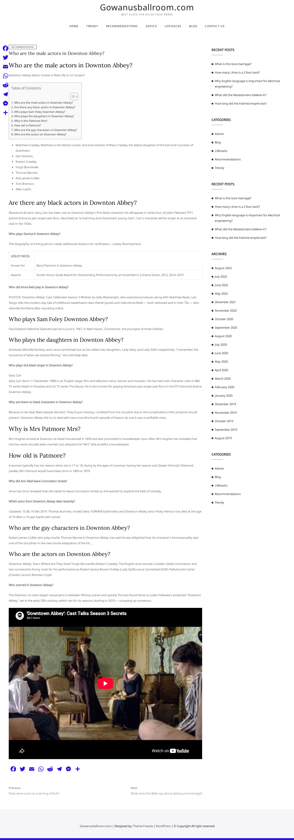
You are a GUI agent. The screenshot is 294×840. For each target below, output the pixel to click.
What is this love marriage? (233, 64)
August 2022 (223, 268)
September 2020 (226, 327)
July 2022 (221, 276)
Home (74, 26)
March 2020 (223, 378)
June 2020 (221, 353)
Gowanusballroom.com (147, 7)
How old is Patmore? (27, 125)
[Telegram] (5, 94)
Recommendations (122, 26)
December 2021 (225, 302)
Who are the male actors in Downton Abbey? (56, 53)
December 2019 (225, 404)
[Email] (5, 66)
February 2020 (224, 387)
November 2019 (226, 412)
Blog (193, 26)
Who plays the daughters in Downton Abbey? (44, 116)
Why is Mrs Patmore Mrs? (30, 121)
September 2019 (226, 429)
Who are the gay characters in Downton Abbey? (45, 130)
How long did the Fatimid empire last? (241, 103)
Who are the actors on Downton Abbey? (40, 134)
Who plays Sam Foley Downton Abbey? (39, 112)
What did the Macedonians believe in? (240, 95)
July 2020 (221, 344)
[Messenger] (5, 103)
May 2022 (221, 293)
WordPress (163, 826)
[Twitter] (5, 57)
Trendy (92, 26)
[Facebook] (5, 48)
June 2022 (221, 285)
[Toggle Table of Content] (72, 96)
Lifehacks (173, 26)
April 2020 (221, 370)
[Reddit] (5, 85)
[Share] (5, 112)
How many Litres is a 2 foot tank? (237, 72)
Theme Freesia (143, 826)
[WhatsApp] (5, 75)
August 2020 (223, 336)
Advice (151, 26)
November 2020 (226, 310)
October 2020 (224, 319)
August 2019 (223, 438)
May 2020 (221, 361)
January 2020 (223, 395)
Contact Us (215, 26)
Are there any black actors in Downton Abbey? (44, 107)
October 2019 (224, 421)
